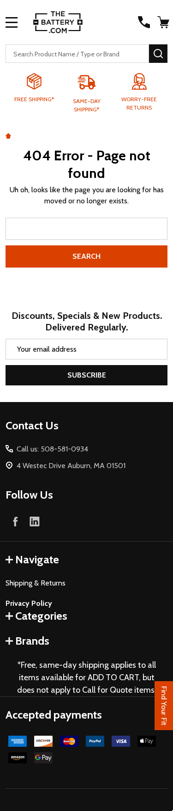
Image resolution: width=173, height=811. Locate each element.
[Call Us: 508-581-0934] (144, 22)
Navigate (37, 559)
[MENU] (12, 22)
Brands (32, 640)
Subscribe (86, 375)
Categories (41, 615)
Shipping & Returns (36, 583)
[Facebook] (15, 521)
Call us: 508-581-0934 (52, 449)
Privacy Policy (29, 603)
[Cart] (163, 22)
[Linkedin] (34, 521)
